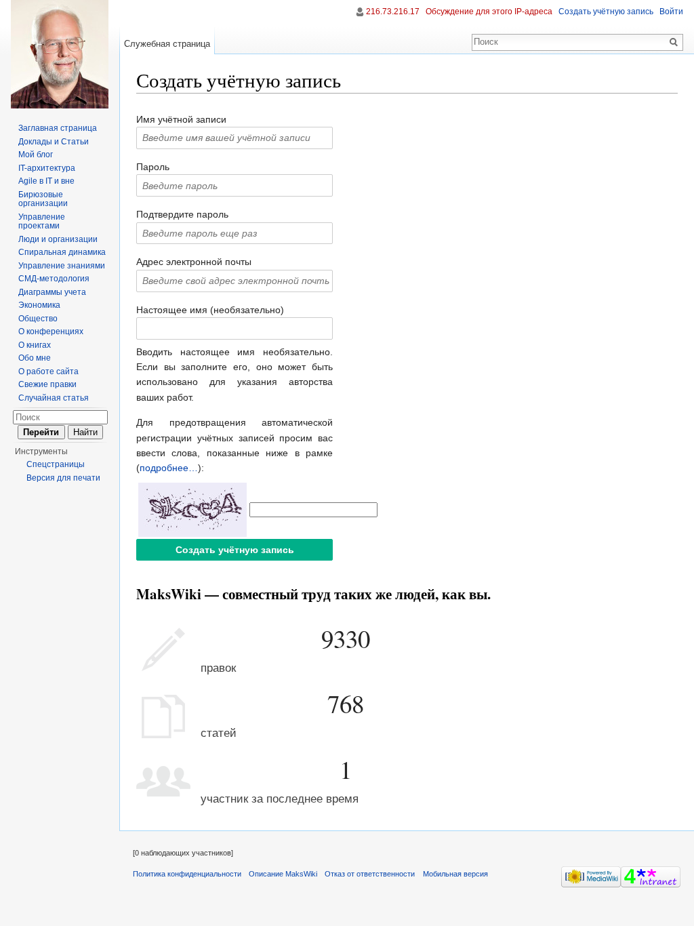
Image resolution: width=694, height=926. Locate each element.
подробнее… (169, 467)
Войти (671, 11)
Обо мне (34, 358)
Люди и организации (58, 239)
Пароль (152, 166)
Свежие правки (47, 384)
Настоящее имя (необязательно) (210, 309)
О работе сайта (48, 371)
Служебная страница (167, 44)
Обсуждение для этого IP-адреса (489, 11)
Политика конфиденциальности (187, 874)
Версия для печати (63, 478)
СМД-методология (53, 278)
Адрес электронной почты (193, 261)
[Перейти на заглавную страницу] (59, 54)
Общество (38, 318)
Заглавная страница (57, 128)
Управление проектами (41, 221)
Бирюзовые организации (43, 199)
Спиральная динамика (62, 252)
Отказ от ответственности (370, 874)
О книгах (34, 345)
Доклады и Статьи (53, 141)
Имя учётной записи (181, 119)
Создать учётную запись (605, 11)
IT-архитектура (46, 168)
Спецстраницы (55, 464)
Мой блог (35, 154)
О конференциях (50, 331)
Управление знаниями (61, 265)
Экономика (39, 305)
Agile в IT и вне (46, 181)
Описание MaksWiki (283, 874)
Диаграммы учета (52, 292)
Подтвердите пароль (182, 214)
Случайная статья (53, 398)
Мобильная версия (455, 874)
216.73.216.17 (393, 11)
